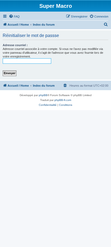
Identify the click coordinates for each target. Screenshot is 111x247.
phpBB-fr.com (62, 100)
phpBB (43, 95)
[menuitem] (14, 16)
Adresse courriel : (15, 45)
